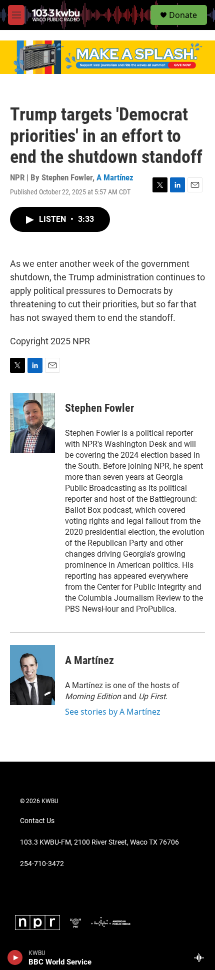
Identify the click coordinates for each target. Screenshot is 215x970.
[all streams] (201, 957)
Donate (183, 14)
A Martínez (115, 177)
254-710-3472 (42, 864)
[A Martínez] (32, 675)
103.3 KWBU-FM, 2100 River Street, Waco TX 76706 (99, 842)
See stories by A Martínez (112, 711)
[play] (15, 958)
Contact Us (37, 821)
